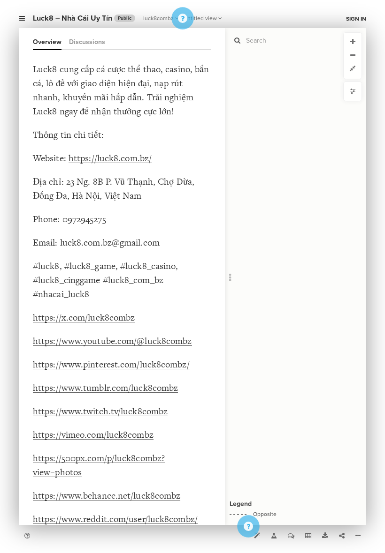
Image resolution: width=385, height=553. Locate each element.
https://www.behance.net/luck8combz (106, 495)
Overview (47, 42)
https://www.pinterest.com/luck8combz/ (111, 364)
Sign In (356, 18)
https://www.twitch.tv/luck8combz (100, 411)
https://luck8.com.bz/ (110, 158)
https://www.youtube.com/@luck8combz (112, 341)
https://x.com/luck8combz (84, 317)
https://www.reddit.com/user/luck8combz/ (115, 519)
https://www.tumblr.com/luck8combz (105, 387)
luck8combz (158, 18)
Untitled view (200, 18)
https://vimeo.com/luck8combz (93, 434)
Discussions (87, 42)
